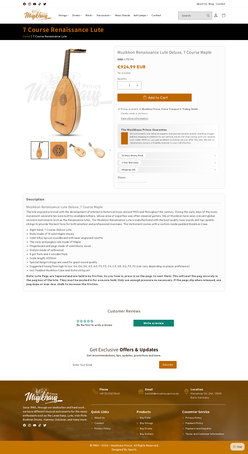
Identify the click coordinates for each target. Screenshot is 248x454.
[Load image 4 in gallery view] (96, 150)
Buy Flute (145, 417)
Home (26, 36)
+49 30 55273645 (110, 393)
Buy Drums (146, 428)
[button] (168, 156)
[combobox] (195, 15)
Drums (76, 15)
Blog (211, 3)
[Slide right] (110, 150)
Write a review (153, 323)
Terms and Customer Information (205, 433)
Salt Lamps (140, 15)
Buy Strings (146, 423)
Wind (88, 15)
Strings (63, 15)
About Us (202, 3)
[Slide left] (26, 150)
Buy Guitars (147, 433)
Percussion (103, 15)
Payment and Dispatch (198, 428)
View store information (134, 118)
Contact (220, 3)
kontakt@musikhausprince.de (162, 393)
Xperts (132, 449)
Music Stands (122, 15)
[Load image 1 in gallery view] (39, 150)
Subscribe (168, 364)
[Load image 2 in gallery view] (58, 150)
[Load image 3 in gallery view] (77, 150)
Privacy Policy (102, 428)
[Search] (208, 15)
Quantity (122, 78)
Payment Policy (194, 423)
